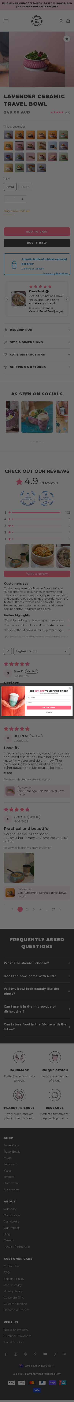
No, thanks (49, 712)
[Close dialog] (70, 688)
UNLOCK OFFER (49, 707)
